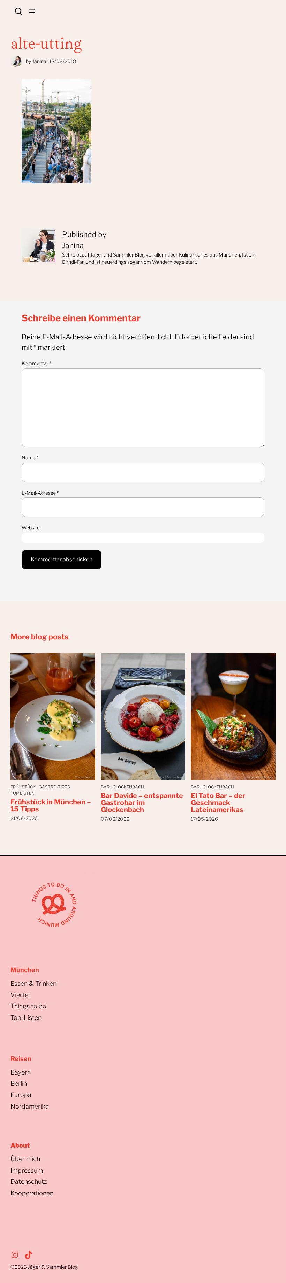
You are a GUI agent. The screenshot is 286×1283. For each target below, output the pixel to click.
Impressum (26, 1170)
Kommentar (36, 363)
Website (31, 527)
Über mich (25, 1159)
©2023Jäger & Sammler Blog (44, 1267)
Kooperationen (31, 1193)
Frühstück (23, 786)
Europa (20, 1095)
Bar (105, 786)
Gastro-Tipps (54, 786)
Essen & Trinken (33, 983)
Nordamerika (29, 1106)
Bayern (20, 1072)
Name (30, 458)
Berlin (18, 1083)
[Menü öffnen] (32, 11)
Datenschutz (28, 1181)
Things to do (28, 1006)
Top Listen (22, 793)
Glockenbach (128, 786)
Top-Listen (26, 1017)
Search (18, 11)
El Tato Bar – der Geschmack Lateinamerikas (218, 802)
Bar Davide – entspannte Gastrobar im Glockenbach (142, 802)
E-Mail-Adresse (40, 493)
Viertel (20, 995)
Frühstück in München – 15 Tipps (50, 805)
